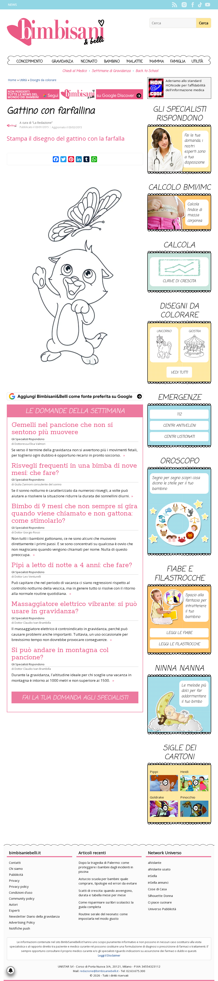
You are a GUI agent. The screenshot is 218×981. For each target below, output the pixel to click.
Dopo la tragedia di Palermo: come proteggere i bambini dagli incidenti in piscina (106, 867)
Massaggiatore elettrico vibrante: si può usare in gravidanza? (74, 608)
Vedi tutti (179, 372)
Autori (13, 904)
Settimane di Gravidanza (111, 71)
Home (12, 80)
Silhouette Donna (160, 895)
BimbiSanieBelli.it (56, 32)
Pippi (154, 771)
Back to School (147, 71)
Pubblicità (16, 874)
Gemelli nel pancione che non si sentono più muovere (62, 428)
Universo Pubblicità (162, 909)
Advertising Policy (22, 922)
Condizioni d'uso (20, 892)
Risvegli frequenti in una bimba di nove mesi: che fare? (74, 469)
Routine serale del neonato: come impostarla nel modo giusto (103, 916)
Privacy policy (19, 886)
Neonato (89, 61)
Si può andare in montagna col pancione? (60, 654)
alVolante (154, 862)
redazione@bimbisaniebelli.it (99, 971)
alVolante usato (159, 869)
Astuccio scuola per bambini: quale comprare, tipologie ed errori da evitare (108, 881)
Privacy (14, 880)
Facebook (192, 4)
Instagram (184, 4)
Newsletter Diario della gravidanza (34, 916)
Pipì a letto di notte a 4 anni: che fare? (71, 565)
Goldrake (157, 797)
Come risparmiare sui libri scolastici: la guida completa (106, 904)
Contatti (15, 862)
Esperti (14, 910)
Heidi (184, 771)
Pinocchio (187, 797)
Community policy (21, 898)
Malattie (135, 61)
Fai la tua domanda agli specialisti (75, 697)
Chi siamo (16, 868)
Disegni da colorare (43, 80)
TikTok (200, 4)
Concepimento (30, 61)
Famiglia (177, 61)
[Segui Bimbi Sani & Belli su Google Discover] (75, 94)
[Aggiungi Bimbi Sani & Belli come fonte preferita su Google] (75, 396)
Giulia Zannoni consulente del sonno (38, 484)
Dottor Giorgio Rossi (27, 532)
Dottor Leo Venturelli (27, 576)
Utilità (197, 61)
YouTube (207, 4)
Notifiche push (19, 928)
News (12, 4)
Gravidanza (62, 61)
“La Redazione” (42, 123)
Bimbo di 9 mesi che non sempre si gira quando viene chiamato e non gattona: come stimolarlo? (74, 513)
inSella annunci (158, 882)
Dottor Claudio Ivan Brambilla (32, 623)
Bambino (112, 61)
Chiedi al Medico (74, 71)
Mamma (157, 61)
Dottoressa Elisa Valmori (29, 444)
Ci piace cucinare (160, 902)
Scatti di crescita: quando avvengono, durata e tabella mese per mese (106, 892)
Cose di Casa (157, 889)
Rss (174, 4)
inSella (152, 876)
